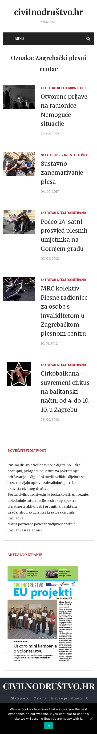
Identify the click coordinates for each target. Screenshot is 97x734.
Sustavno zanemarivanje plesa (62, 172)
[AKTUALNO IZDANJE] (43, 616)
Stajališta (78, 155)
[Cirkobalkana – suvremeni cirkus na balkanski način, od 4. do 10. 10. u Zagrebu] (19, 374)
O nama (40, 698)
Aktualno (48, 88)
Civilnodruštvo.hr (48, 12)
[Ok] (91, 718)
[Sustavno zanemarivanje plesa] (19, 164)
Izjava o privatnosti (66, 698)
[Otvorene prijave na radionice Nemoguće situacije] (19, 97)
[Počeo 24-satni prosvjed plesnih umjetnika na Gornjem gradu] (19, 222)
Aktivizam (49, 213)
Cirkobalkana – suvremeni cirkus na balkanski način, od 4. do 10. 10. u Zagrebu (65, 391)
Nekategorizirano (71, 88)
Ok (48, 726)
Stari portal (20, 698)
